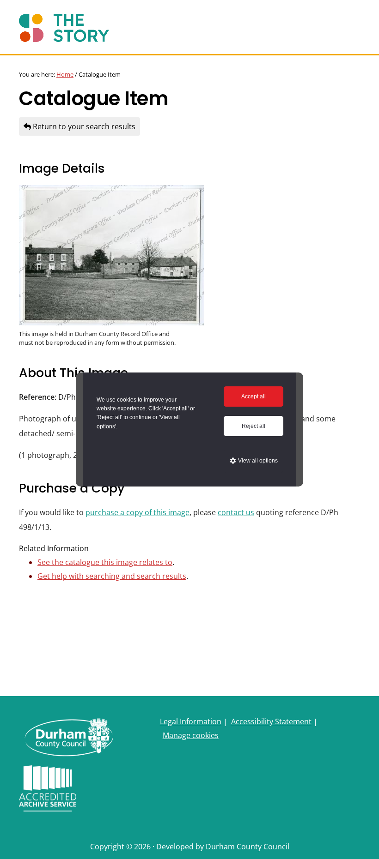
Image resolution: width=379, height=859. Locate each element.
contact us (236, 512)
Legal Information (190, 721)
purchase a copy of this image (138, 512)
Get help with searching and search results (111, 576)
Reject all (253, 426)
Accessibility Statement (271, 721)
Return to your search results (83, 126)
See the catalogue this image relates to (104, 562)
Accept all (253, 396)
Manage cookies (191, 735)
